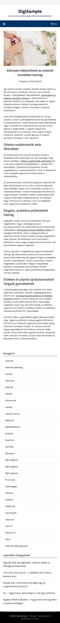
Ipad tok (9, 387)
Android (9, 433)
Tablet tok (10, 506)
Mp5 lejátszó (11, 473)
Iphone (8, 393)
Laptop (8, 407)
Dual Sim (9, 440)
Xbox (7, 539)
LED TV (8, 526)
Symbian (9, 446)
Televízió (9, 519)
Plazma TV (10, 532)
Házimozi (10, 380)
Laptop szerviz (12, 413)
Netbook (9, 420)
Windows (10, 453)
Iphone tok (10, 400)
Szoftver (9, 499)
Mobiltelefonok (12, 426)
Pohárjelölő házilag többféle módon (34, 230)
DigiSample (30, 11)
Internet (9, 360)
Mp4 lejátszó (11, 466)
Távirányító (10, 512)
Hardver (9, 493)
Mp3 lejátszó (11, 459)
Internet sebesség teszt (16, 545)
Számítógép (11, 486)
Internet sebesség (14, 367)
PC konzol (10, 479)
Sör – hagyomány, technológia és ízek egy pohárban (29, 593)
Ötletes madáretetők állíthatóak (36, 161)
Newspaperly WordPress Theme (36, 617)
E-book (8, 373)
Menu (54, 23)
